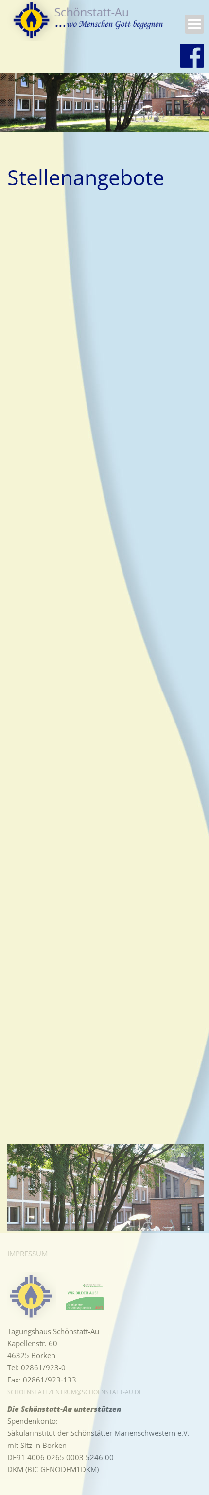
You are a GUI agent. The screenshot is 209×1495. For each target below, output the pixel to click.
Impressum (27, 1253)
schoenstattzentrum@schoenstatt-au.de (74, 1392)
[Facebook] (192, 56)
